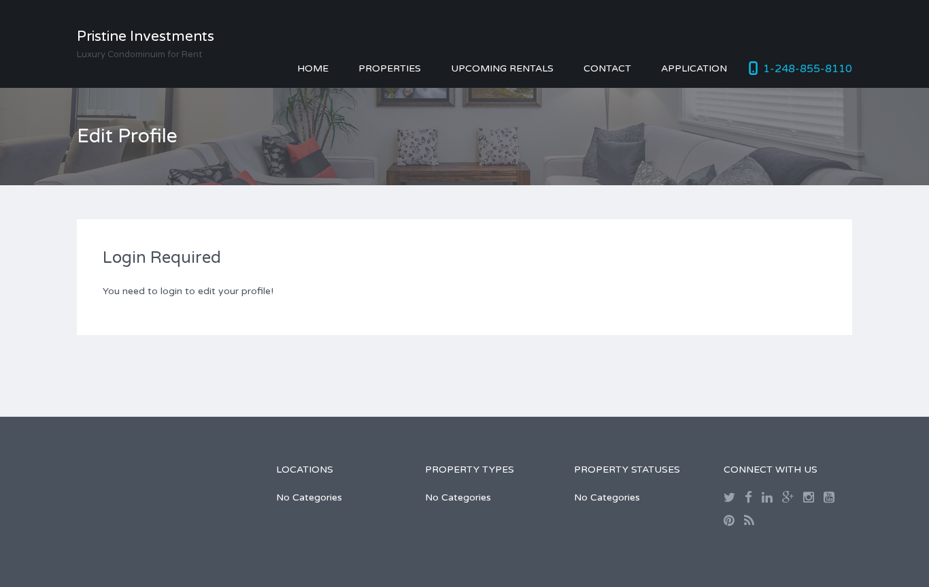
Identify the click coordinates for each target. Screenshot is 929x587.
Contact (607, 68)
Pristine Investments (145, 36)
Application (694, 68)
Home (312, 68)
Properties (389, 68)
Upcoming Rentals (502, 68)
